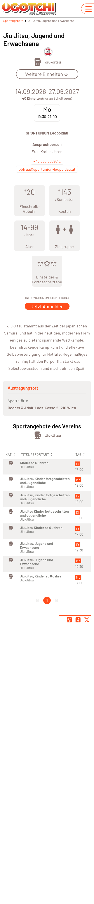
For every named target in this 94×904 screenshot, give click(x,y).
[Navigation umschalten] (88, 9)
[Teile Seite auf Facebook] (78, 620)
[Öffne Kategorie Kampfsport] (38, 62)
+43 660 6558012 (47, 161)
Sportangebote (13, 20)
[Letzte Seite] (56, 600)
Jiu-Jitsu (53, 62)
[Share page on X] (87, 620)
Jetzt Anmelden (47, 306)
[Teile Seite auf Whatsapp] (69, 620)
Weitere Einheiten (44, 74)
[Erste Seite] (37, 600)
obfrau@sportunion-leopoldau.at (47, 169)
